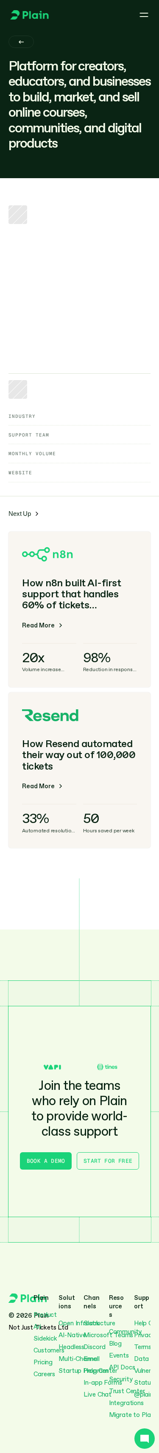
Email (91, 1359)
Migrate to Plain (132, 1415)
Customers (48, 1350)
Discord (94, 1347)
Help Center (100, 1371)
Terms (142, 1347)
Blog (115, 1343)
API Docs (122, 1367)
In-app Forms (103, 1382)
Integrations (126, 1403)
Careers (44, 1374)
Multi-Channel (79, 1359)
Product (45, 1315)
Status (144, 1382)
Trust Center (127, 1391)
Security (121, 1379)
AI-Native (72, 1335)
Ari (37, 1326)
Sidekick (45, 1338)
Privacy (144, 1335)
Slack (91, 1323)
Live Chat (98, 1394)
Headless (71, 1347)
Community (125, 1331)
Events (119, 1355)
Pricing (43, 1362)
